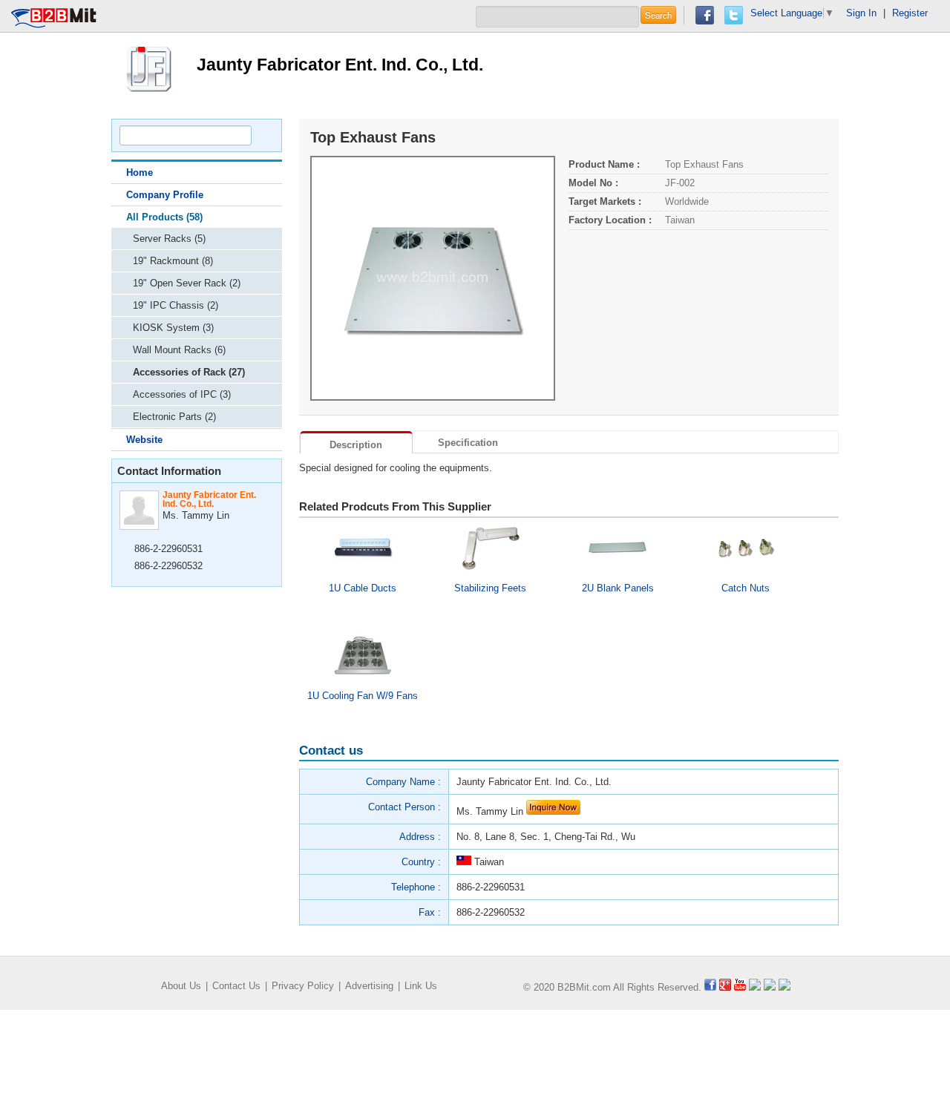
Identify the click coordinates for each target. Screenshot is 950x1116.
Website (144, 439)
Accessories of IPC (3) (182, 394)
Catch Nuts (745, 588)
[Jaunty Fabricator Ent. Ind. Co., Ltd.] (148, 67)
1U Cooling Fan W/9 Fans (362, 695)
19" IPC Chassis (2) (175, 305)
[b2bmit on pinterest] (770, 987)
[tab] (356, 442)
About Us (181, 985)
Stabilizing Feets (490, 588)
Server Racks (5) (169, 238)
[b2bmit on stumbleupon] (784, 987)
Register (910, 13)
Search (658, 15)
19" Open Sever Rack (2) (186, 283)
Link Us (420, 985)
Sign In (861, 13)
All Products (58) (164, 217)
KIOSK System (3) (173, 327)
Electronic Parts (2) (174, 416)
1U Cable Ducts (362, 588)
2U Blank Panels (618, 588)
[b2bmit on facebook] (710, 987)
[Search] (264, 135)
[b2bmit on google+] (725, 987)
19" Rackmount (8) (173, 260)
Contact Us (236, 985)
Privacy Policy (303, 985)
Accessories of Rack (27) (189, 372)
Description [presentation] (356, 444)
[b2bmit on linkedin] (755, 987)
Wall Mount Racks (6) (179, 349)
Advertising (369, 985)
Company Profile (164, 194)
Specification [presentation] (468, 442)
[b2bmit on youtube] (740, 987)
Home (139, 172)
